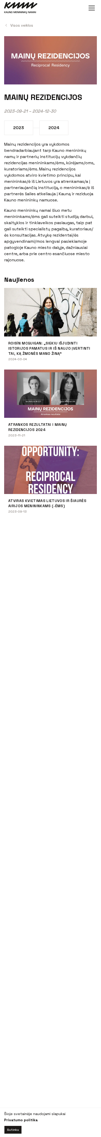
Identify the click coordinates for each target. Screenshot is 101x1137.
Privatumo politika (21, 1120)
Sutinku (13, 1130)
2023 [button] (18, 127)
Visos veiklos (21, 25)
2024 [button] (53, 127)
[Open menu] (91, 8)
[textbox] (50, 202)
